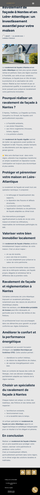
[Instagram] (28, 472)
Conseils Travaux (8, 38)
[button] (33, 3)
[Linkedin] (34, 472)
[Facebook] (22, 472)
